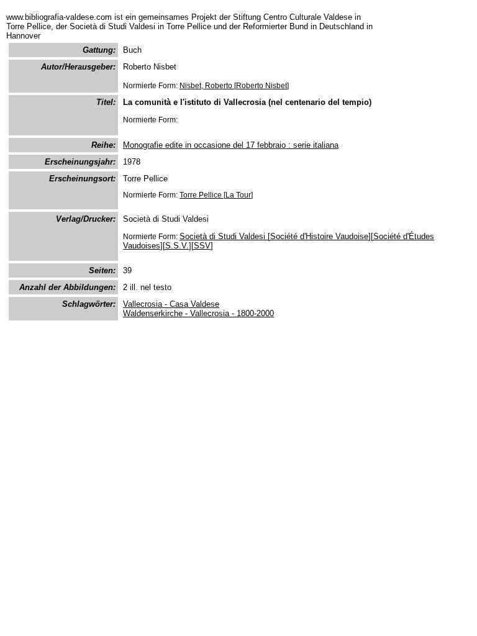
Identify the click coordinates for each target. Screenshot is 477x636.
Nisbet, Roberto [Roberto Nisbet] (234, 85)
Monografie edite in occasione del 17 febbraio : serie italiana (230, 145)
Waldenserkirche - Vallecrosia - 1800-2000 (198, 313)
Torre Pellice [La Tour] (216, 195)
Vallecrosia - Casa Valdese (171, 304)
